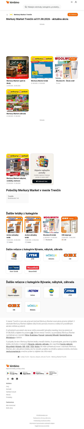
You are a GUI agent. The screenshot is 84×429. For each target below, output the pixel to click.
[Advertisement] (42, 39)
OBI (23, 346)
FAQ (7, 386)
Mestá (8, 395)
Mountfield (10, 346)
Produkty (9, 397)
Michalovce (10, 337)
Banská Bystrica (66, 335)
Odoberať (74, 14)
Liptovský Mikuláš (52, 335)
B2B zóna (9, 408)
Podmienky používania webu (42, 421)
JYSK (27, 346)
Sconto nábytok (66, 344)
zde (31, 332)
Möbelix (18, 346)
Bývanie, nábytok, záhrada (38, 344)
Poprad (41, 335)
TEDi (32, 346)
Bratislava (34, 335)
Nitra (27, 335)
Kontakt (8, 389)
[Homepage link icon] (18, 357)
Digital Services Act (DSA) (42, 426)
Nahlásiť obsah (11, 392)
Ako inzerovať (10, 405)
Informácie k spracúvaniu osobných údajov (42, 423)
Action (37, 346)
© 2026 (42, 415)
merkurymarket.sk (13, 351)
